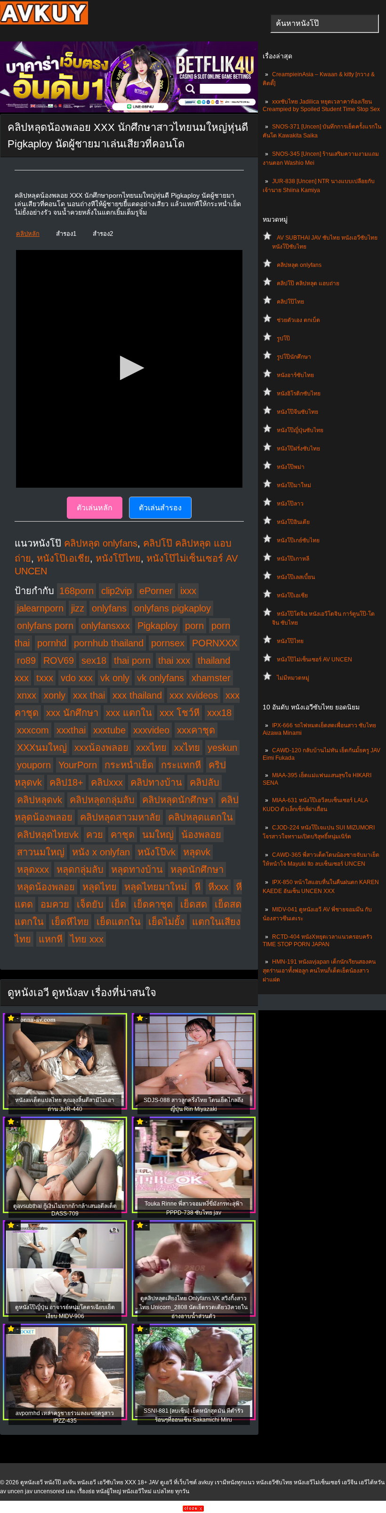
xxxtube (109, 730)
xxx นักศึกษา (72, 713)
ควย (94, 834)
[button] (129, 368)
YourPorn (77, 765)
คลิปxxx (107, 782)
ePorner (156, 591)
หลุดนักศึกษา (197, 869)
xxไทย (187, 747)
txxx (44, 678)
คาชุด (123, 834)
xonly (54, 695)
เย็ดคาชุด (153, 904)
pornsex (168, 643)
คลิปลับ (204, 782)
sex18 (93, 660)
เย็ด (118, 904)
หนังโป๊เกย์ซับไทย (298, 540)
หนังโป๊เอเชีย (292, 595)
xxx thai (89, 695)
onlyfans (109, 608)
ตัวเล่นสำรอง (160, 508)
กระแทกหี (181, 765)
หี (197, 887)
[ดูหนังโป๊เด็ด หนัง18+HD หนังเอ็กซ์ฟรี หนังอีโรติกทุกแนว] (44, 22)
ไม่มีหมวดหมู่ (293, 678)
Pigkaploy (157, 625)
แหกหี (51, 939)
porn (194, 625)
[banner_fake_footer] (193, 1509)
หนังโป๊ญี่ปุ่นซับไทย (300, 430)
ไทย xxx (87, 939)
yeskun (222, 747)
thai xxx (174, 660)
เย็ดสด (193, 904)
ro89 (26, 660)
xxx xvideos (193, 695)
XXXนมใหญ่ (42, 747)
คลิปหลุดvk (39, 800)
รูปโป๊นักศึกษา (294, 357)
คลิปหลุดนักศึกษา (177, 800)
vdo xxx (77, 678)
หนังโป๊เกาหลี (293, 558)
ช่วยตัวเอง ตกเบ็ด (298, 320)
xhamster (211, 678)
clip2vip (116, 591)
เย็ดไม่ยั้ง (166, 922)
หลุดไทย (99, 887)
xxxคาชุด (196, 730)
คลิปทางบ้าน (156, 782)
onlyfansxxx (105, 625)
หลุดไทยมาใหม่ (155, 887)
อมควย (54, 904)
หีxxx (218, 887)
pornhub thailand (109, 643)
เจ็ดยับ (90, 904)
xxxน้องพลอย (101, 747)
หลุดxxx (33, 869)
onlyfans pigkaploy (172, 608)
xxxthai (71, 730)
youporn (34, 765)
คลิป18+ (66, 782)
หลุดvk (196, 852)
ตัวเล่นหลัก (95, 508)
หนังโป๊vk (156, 852)
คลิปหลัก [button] (28, 233)
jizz (77, 608)
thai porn (132, 660)
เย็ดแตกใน (118, 922)
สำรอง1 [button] (66, 233)
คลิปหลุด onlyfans (299, 265)
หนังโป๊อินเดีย (293, 522)
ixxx (188, 591)
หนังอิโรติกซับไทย (299, 393)
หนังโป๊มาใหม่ (294, 485)
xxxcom (33, 730)
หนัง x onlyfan (101, 852)
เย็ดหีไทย (70, 922)
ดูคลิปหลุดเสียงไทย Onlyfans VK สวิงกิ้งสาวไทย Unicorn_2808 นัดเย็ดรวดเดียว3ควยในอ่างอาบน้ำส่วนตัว (193, 1307)
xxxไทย (151, 747)
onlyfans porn (45, 625)
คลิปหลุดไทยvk (48, 834)
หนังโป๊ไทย (290, 641)
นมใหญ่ (158, 834)
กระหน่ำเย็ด (129, 765)
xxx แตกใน (129, 713)
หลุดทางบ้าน (137, 869)
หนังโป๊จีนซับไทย (297, 412)
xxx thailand (137, 695)
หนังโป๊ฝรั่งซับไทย (298, 448)
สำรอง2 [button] (103, 233)
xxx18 (219, 713)
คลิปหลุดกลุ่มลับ (102, 800)
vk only (114, 678)
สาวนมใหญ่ (40, 852)
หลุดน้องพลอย (46, 887)
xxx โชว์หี (180, 713)
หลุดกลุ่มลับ (80, 869)
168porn (76, 591)
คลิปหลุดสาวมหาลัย (120, 817)
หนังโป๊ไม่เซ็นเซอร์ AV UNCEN (314, 659)
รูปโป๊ (283, 338)
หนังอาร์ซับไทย (295, 375)
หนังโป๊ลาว (290, 503)
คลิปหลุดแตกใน (200, 817)
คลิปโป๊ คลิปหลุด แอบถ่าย (308, 283)
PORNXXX (214, 643)
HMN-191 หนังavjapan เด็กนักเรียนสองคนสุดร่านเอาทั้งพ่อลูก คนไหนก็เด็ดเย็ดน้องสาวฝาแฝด (319, 970)
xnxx (26, 695)
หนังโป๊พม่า (291, 467)
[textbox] (324, 23)
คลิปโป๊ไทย (290, 301)
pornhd (51, 643)
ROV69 (58, 660)
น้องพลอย (201, 834)
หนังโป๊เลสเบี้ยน (296, 577)
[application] (129, 369)
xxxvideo (151, 730)
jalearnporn (40, 608)
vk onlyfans (160, 678)
